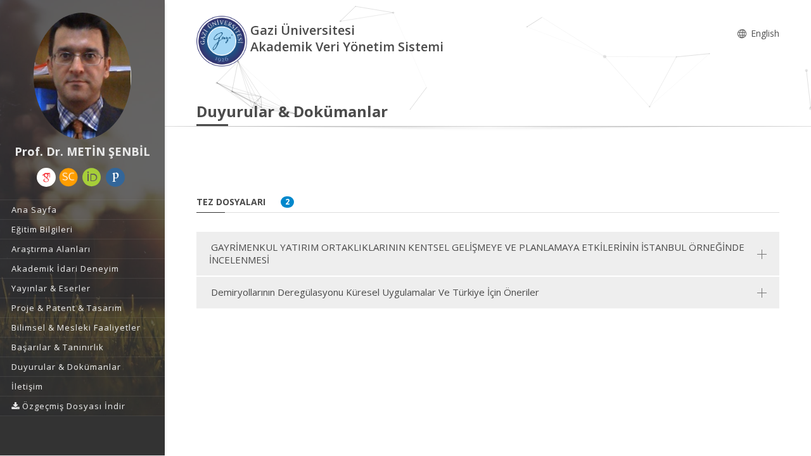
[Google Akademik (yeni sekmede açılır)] (46, 177)
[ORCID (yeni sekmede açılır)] (92, 177)
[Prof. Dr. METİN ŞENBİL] (82, 76)
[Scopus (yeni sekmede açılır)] (68, 177)
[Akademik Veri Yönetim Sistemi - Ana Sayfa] (223, 40)
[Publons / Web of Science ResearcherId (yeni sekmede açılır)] (115, 177)
